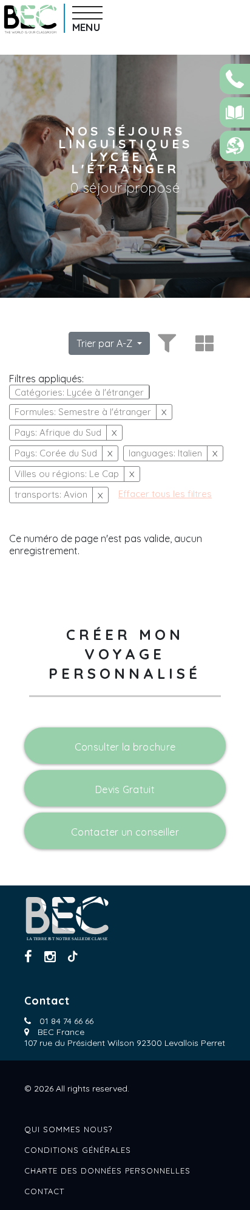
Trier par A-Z (105, 343)
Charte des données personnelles (107, 1170)
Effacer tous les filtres (165, 494)
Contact (44, 1191)
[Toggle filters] (165, 343)
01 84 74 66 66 (66, 1021)
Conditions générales (77, 1150)
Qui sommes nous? (68, 1129)
